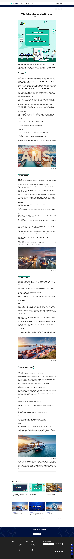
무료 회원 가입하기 (37, 533)
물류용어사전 (20, 548)
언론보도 (32, 549)
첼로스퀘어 (32, 544)
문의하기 (27, 543)
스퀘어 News (20, 543)
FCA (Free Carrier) (49, 513)
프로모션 (32, 551)
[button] (14, 3)
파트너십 (32, 548)
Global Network (33, 545)
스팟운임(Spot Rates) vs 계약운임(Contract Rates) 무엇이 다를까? (20, 495)
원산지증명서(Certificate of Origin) (52, 494)
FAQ (26, 544)
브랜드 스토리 (33, 546)
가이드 (26, 545)
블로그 (20, 545)
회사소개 (61, 3)
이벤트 (32, 550)
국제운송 (22, 3)
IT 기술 (32, 3)
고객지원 (57, 3)
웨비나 (20, 549)
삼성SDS (32, 543)
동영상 (20, 550)
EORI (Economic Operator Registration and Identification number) (36, 514)
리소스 (54, 3)
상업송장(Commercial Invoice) (17, 513)
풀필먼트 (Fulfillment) (33, 494)
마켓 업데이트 (20, 544)
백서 (19, 546)
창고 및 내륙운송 (27, 3)
